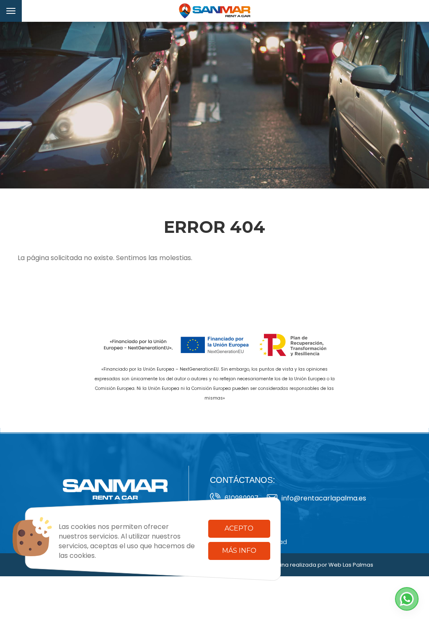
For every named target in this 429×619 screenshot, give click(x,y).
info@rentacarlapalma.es (324, 498)
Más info (239, 551)
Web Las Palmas (350, 565)
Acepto (239, 528)
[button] (406, 599)
